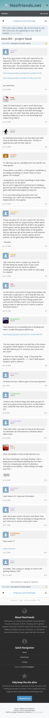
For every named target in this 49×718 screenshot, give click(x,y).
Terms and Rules (30, 600)
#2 (46, 122)
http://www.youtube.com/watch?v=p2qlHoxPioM (22, 73)
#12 (45, 480)
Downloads (24, 657)
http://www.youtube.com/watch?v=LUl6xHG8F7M (22, 334)
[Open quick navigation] (46, 21)
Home (24, 652)
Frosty (12, 130)
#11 (45, 438)
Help (21, 600)
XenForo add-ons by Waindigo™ (24, 710)
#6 (46, 276)
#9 (46, 386)
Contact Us (14, 600)
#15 (45, 553)
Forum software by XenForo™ (24, 709)
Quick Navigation (28, 667)
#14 (45, 525)
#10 (45, 413)
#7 (46, 311)
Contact (24, 662)
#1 (46, 89)
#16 (45, 575)
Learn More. (16, 33)
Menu (5, 13)
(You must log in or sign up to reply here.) (24, 582)
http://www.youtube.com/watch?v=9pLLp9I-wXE (22, 78)
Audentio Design (37, 712)
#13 (45, 500)
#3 (46, 147)
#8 (46, 365)
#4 (46, 204)
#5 (46, 246)
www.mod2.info (9, 548)
